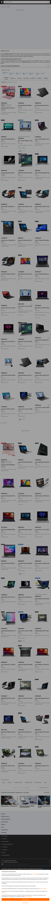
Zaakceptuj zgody (25, 899)
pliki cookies (33, 874)
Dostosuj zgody (43, 888)
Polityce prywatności (28, 896)
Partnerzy (3, 892)
